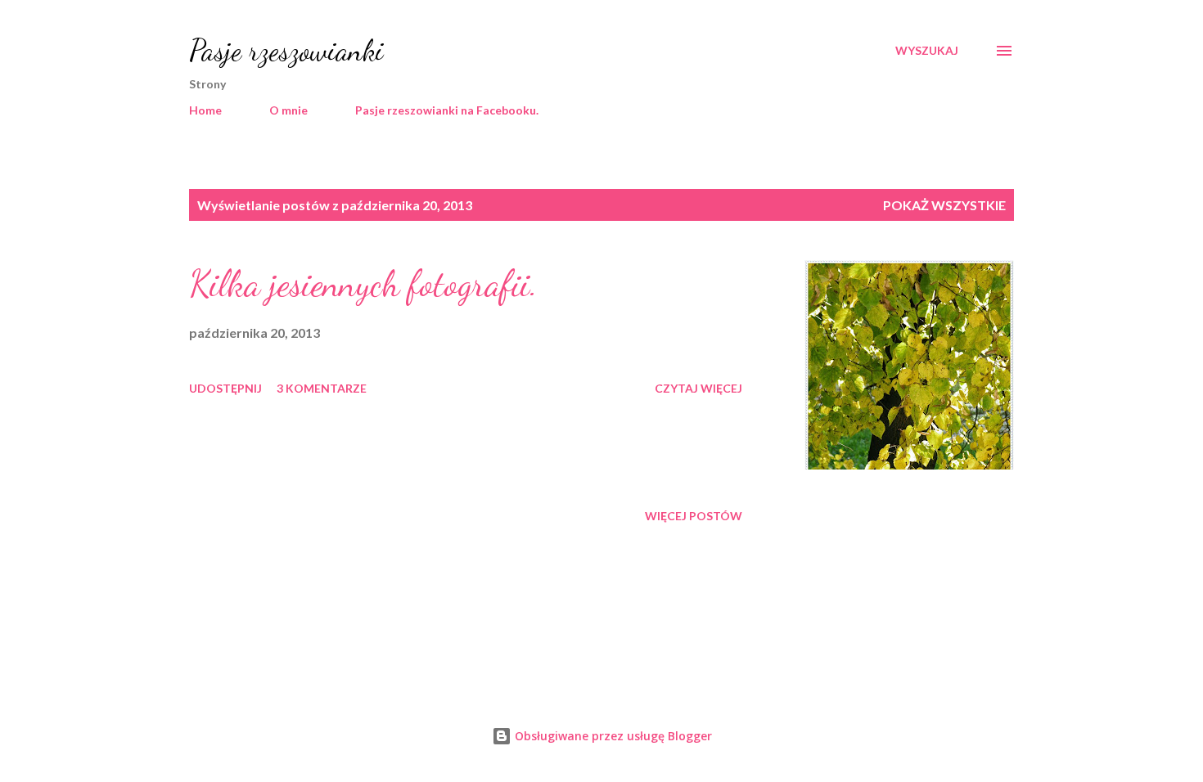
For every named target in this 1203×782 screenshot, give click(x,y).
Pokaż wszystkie (944, 205)
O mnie (288, 110)
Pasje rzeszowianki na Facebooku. (446, 110)
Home (205, 110)
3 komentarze (322, 388)
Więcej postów (693, 516)
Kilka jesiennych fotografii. (363, 284)
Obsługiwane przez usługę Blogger (611, 736)
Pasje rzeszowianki (286, 50)
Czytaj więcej (698, 388)
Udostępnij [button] (225, 388)
